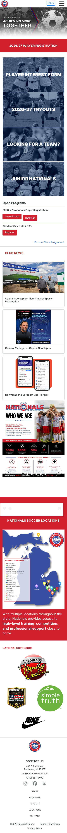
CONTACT (34, 816)
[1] (23, 474)
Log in (51, 3)
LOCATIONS (35, 809)
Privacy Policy (35, 828)
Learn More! (12, 216)
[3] (32, 474)
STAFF (34, 791)
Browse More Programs (48, 242)
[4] (36, 474)
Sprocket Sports (26, 824)
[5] (41, 474)
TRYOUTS (35, 803)
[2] (27, 474)
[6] (45, 474)
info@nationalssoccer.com (35, 773)
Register (30, 217)
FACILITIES (34, 797)
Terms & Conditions (50, 824)
